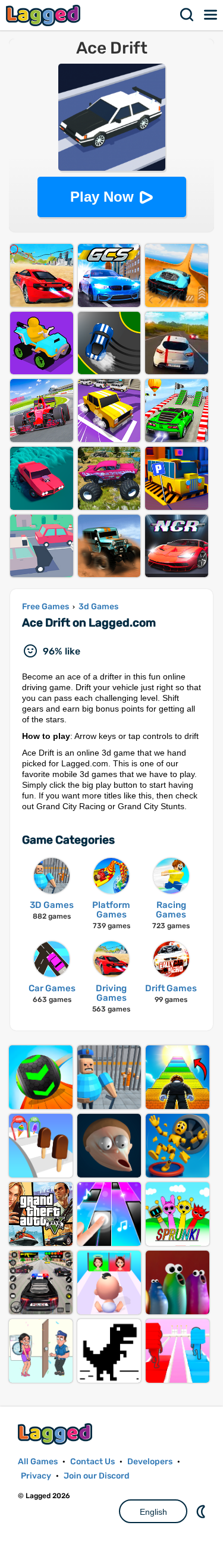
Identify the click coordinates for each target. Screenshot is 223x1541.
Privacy (36, 1476)
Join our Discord (97, 1476)
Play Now (102, 197)
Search (187, 15)
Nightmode (202, 1511)
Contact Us (92, 1462)
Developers (149, 1462)
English (153, 1512)
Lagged (44, 15)
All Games (38, 1462)
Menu (211, 15)
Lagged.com (56, 1433)
